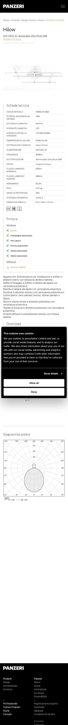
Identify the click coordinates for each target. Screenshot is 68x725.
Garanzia (38, 710)
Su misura (39, 693)
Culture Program (11, 707)
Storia (37, 686)
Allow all (34, 383)
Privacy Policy (39, 721)
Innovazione (40, 689)
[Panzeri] (13, 6)
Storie (6, 710)
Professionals (10, 703)
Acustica (7, 689)
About (37, 682)
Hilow (41, 20)
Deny (34, 392)
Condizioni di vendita (44, 714)
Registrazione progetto (46, 703)
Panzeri (38, 678)
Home (6, 20)
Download (39, 707)
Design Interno (28, 20)
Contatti (7, 714)
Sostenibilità (40, 696)
